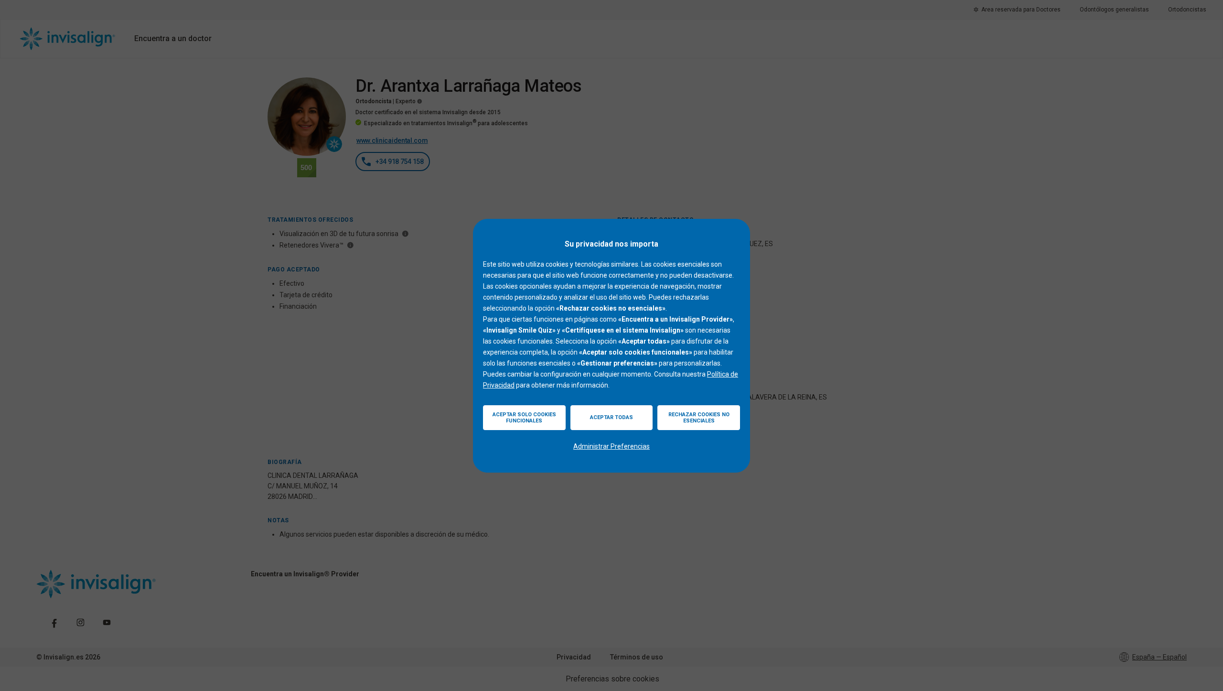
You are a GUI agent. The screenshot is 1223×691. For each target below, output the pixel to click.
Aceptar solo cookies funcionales (524, 417)
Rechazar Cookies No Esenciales (699, 417)
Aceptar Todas (611, 417)
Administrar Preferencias (611, 446)
